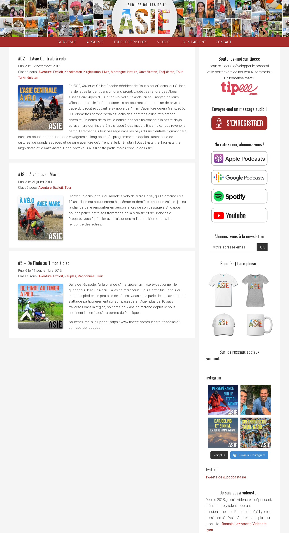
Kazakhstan (73, 72)
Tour (179, 72)
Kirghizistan (92, 72)
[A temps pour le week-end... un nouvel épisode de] (223, 433)
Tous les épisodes (130, 42)
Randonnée (86, 276)
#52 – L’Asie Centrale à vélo (42, 58)
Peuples (70, 276)
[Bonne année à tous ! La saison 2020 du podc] (255, 400)
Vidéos (163, 42)
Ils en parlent (192, 42)
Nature (132, 72)
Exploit (58, 72)
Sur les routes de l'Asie (144, 18)
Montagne (118, 72)
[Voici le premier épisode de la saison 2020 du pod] (223, 400)
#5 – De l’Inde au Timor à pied (44, 263)
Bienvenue (67, 42)
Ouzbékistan (148, 72)
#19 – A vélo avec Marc (38, 174)
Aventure (45, 72)
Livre (105, 72)
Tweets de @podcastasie (225, 477)
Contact (223, 42)
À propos (95, 42)
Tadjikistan (166, 72)
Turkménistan (28, 78)
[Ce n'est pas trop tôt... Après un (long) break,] (255, 433)
